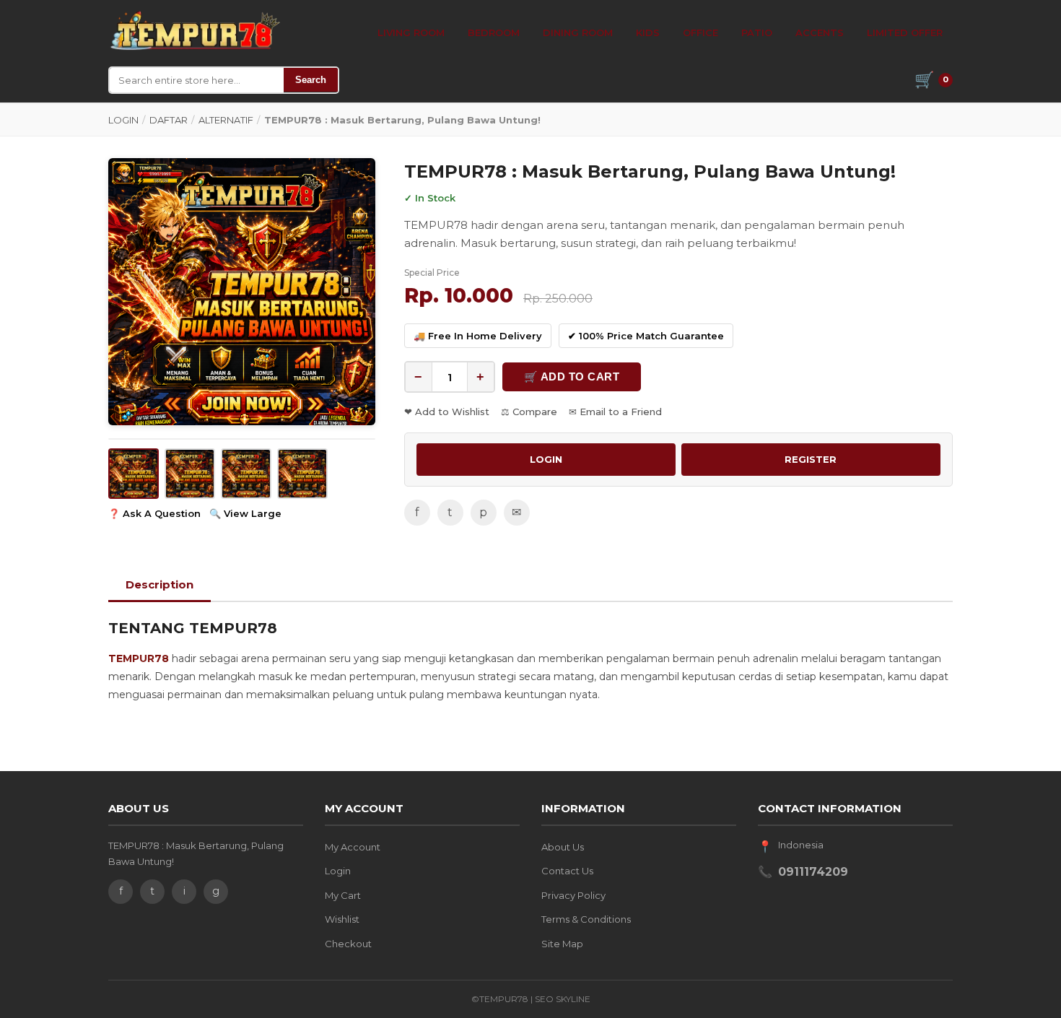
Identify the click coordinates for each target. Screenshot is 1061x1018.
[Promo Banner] (241, 291)
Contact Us (567, 870)
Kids (648, 32)
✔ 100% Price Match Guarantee (646, 335)
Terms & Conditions (586, 919)
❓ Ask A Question (154, 513)
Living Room (411, 32)
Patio (756, 32)
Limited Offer (905, 32)
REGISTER (811, 459)
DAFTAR (168, 120)
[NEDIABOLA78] (194, 30)
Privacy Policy (573, 895)
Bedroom (494, 32)
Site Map (562, 943)
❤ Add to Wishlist (446, 411)
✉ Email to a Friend (615, 411)
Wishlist (342, 919)
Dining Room (578, 32)
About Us (562, 847)
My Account (352, 847)
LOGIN (123, 120)
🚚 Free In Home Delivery (478, 335)
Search (310, 79)
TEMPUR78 (138, 658)
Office (700, 32)
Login (338, 870)
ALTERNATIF (225, 120)
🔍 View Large (245, 513)
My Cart (343, 895)
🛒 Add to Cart (572, 376)
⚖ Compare (529, 411)
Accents (819, 32)
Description (159, 584)
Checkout (348, 943)
